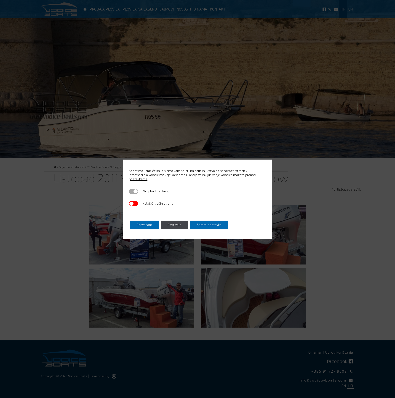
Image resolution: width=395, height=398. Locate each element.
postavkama (138, 179)
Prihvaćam (144, 225)
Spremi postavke (209, 225)
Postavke (174, 225)
